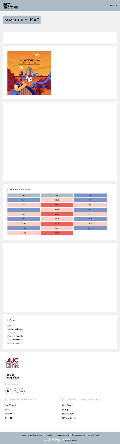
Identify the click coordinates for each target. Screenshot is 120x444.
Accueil (10, 325)
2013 (90, 214)
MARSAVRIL (11, 405)
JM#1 (90, 209)
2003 (24, 233)
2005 (57, 228)
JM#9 (24, 200)
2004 (90, 228)
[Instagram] (15, 391)
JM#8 (57, 200)
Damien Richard (71, 440)
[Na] (7, 410)
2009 (24, 223)
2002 (57, 233)
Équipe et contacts (14, 339)
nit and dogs (68, 414)
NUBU (8, 414)
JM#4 (90, 204)
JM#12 (24, 195)
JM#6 (24, 204)
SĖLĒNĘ (9, 418)
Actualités (11, 332)
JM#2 (57, 209)
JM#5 (57, 204)
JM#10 (90, 195)
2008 (57, 223)
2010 (90, 219)
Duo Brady (67, 405)
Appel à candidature (15, 329)
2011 (57, 219)
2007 (90, 223)
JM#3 (24, 209)
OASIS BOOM (69, 418)
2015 (24, 214)
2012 (24, 219)
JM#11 (57, 195)
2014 (57, 214)
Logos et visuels (13, 343)
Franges (66, 410)
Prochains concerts (15, 336)
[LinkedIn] (22, 391)
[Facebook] (8, 391)
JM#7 (90, 200)
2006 (24, 228)
